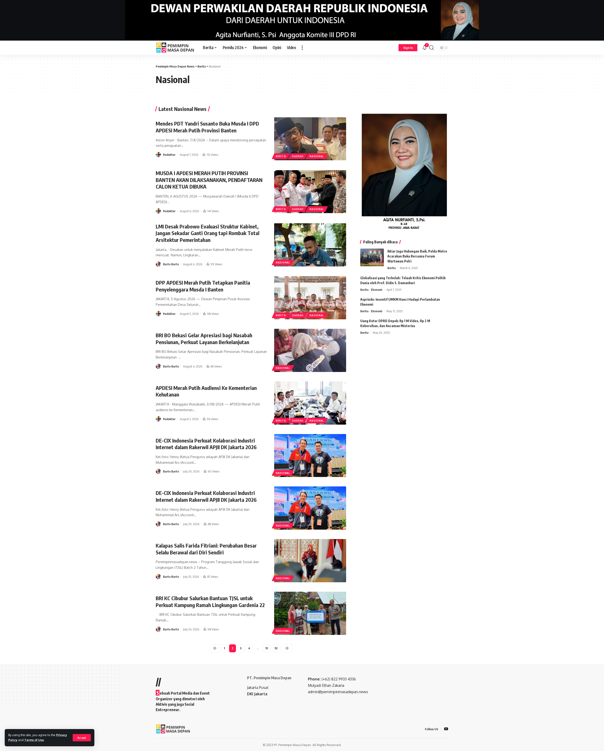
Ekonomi (376, 289)
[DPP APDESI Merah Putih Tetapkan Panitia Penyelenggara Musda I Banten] (310, 297)
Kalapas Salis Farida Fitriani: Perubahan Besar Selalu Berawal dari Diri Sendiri (206, 549)
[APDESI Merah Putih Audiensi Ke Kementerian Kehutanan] (310, 403)
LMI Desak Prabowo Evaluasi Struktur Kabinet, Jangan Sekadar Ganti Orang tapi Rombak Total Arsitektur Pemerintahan (207, 233)
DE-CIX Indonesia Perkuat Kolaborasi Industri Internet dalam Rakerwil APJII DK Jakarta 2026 (206, 444)
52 (276, 648)
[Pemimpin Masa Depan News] (175, 47)
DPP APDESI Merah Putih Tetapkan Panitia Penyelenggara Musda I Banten (203, 286)
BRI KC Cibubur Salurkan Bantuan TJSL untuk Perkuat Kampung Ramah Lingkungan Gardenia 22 (210, 601)
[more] (302, 48)
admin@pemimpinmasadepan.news (338, 691)
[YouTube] (446, 729)
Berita (281, 156)
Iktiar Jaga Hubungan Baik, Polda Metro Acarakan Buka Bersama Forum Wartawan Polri (417, 256)
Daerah (297, 156)
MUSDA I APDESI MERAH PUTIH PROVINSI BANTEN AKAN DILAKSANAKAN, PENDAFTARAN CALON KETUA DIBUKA (209, 180)
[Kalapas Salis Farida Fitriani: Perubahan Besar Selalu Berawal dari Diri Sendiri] (310, 560)
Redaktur (169, 154)
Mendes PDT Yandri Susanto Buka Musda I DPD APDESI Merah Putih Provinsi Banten (207, 127)
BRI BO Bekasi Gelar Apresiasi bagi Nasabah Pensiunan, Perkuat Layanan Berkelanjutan (204, 338)
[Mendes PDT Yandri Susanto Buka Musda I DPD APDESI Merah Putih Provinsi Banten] (310, 138)
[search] (431, 48)
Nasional (317, 156)
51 (266, 648)
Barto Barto (171, 264)
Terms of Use (34, 740)
